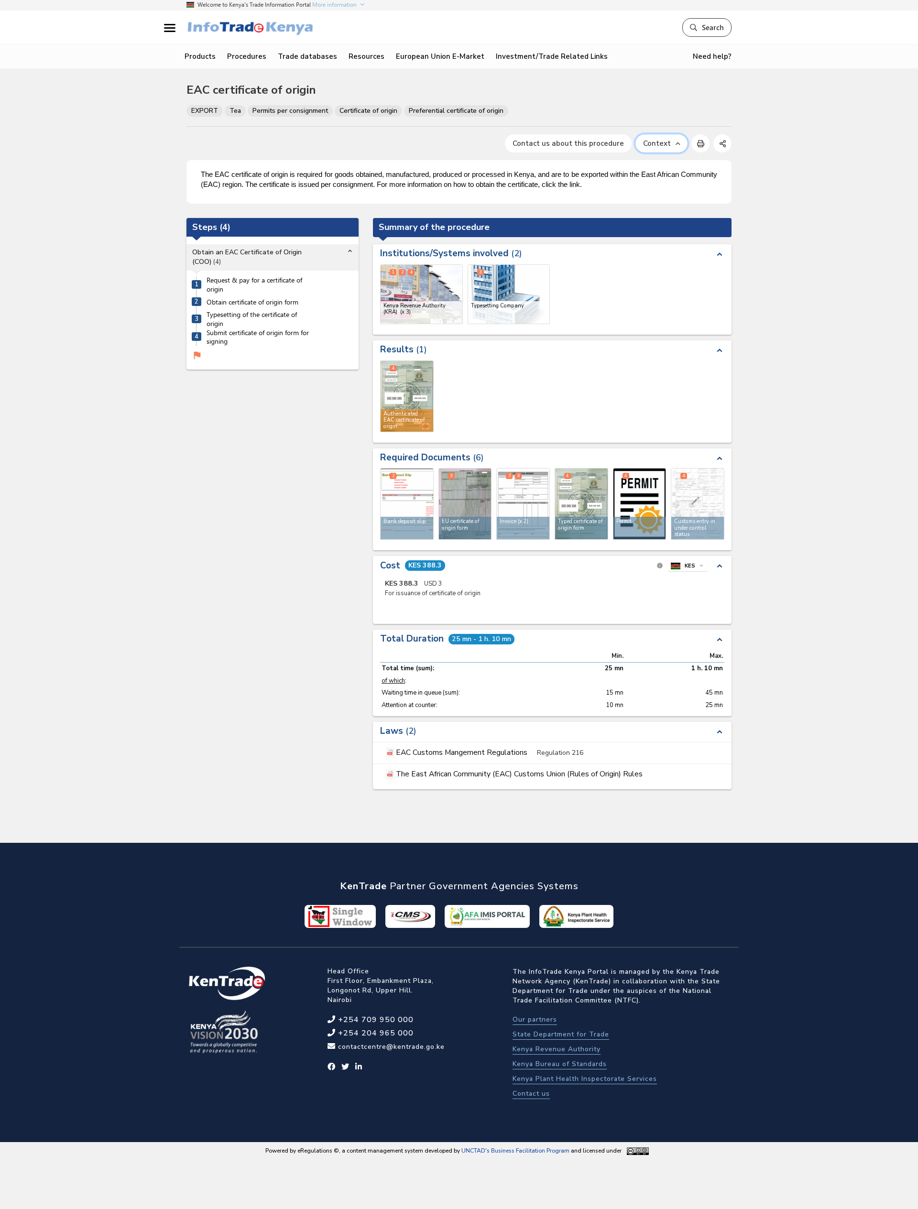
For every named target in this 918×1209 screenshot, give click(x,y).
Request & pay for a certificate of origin (254, 285)
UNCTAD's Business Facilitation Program (515, 1151)
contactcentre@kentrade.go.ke (390, 1046)
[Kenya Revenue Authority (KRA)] (421, 294)
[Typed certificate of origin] (581, 504)
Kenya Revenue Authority (557, 1049)
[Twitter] (345, 1067)
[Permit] (640, 504)
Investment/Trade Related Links (552, 56)
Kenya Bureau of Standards (560, 1063)
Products (200, 56)
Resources (366, 56)
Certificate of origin (368, 110)
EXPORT (204, 110)
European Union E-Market (440, 56)
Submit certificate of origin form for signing (258, 337)
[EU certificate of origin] (465, 504)
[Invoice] (523, 504)
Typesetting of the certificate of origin (252, 319)
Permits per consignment (290, 110)
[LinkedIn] (358, 1067)
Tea (235, 110)
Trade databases (307, 56)
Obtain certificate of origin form (252, 302)
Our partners (535, 1019)
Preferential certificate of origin (456, 110)
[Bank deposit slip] (407, 504)
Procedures (246, 56)
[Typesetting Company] (509, 294)
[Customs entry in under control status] (697, 504)
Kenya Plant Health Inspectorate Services (585, 1078)
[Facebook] (332, 1067)
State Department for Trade (561, 1034)
